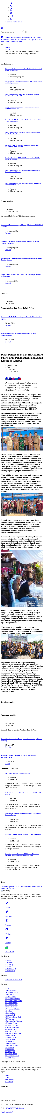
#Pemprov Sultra (11, 990)
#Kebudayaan (10, 1019)
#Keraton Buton (11, 1054)
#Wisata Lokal (10, 1037)
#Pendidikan (9, 995)
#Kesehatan (9, 1048)
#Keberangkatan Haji (13, 1017)
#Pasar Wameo (10, 1035)
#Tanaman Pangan (12, 1027)
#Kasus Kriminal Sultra (13, 1001)
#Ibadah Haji (10, 1039)
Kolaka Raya (9, 39)
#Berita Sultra (10, 1041)
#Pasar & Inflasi (11, 1007)
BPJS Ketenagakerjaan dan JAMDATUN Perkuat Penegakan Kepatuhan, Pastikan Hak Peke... (22, 95)
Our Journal (9, 1080)
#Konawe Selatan (11, 1025)
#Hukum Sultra (10, 1013)
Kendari (14, 37)
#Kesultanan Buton (12, 1056)
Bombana (18, 39)
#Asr (7, 988)
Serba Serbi (5, 42)
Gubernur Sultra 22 (27, 887)
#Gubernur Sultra (11, 992)
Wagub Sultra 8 (8, 889)
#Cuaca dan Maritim (12, 1009)
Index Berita (18, 42)
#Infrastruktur (10, 1050)
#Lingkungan (10, 1052)
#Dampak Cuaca (11, 1031)
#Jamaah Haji (10, 1015)
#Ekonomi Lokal (11, 1005)
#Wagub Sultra (10, 997)
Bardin (7, 764)
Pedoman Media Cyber (13, 22)
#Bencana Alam (11, 1029)
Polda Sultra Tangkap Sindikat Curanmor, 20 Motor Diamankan (23, 834)
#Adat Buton (10, 1058)
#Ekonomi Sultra (11, 1003)
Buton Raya (21, 37)
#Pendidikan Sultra (12, 1046)
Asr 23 (3, 887)
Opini (12, 42)
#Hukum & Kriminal (12, 999)
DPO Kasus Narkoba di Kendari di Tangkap (17, 773)
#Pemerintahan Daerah (13, 1021)
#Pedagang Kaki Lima (13, 1033)
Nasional (7, 37)
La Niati (8, 342)
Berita (7, 49)
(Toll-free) (14, 1108)
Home (7, 47)
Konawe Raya (31, 37)
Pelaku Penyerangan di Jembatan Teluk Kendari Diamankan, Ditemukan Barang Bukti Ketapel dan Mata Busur (22, 854)
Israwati (8, 233)
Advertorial (26, 39)
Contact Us (9, 1082)
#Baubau (8, 1011)
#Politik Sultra (10, 1044)
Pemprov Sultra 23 (13, 887)
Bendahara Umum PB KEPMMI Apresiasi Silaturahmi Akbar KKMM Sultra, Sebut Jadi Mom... (22, 145)
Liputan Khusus (36, 39)
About (7, 1078)
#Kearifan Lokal (11, 1023)
